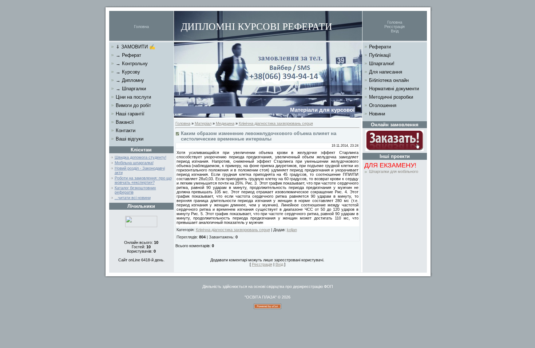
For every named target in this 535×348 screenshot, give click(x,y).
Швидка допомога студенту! (140, 157)
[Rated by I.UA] (141, 226)
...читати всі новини (133, 197)
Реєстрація (394, 26)
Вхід (395, 31)
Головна (141, 26)
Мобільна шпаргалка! (134, 163)
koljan (292, 230)
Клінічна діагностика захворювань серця (276, 123)
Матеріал (203, 123)
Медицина (225, 123)
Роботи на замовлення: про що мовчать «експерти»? (143, 180)
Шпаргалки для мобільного (393, 171)
